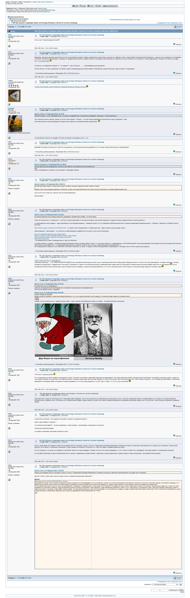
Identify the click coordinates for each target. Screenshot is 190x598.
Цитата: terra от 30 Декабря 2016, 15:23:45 (49, 284)
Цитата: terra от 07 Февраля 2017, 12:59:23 (49, 470)
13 (25, 27)
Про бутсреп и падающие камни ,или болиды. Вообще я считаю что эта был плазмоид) (46, 23)
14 (27, 27)
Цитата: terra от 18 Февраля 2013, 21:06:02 (49, 214)
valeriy (10, 80)
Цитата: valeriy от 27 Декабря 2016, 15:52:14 (50, 184)
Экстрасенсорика (20, 21)
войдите (34, 2)
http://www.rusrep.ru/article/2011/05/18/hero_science (51, 481)
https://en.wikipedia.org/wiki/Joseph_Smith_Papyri (50, 234)
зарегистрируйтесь (47, 2)
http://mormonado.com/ (42, 239)
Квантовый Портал (17, 17)
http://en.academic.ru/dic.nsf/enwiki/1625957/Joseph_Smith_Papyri (55, 235)
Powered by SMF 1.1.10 (81, 595)
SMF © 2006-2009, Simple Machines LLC (103, 595)
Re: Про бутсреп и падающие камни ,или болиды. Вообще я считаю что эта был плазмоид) (71, 35)
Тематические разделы (20, 19)
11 (20, 27)
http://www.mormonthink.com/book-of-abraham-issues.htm (53, 237)
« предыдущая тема (163, 23)
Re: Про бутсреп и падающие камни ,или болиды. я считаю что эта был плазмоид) (69, 393)
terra (9, 34)
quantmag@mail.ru (44, 11)
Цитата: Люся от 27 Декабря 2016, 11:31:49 (49, 114)
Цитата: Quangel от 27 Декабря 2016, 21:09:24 (50, 164)
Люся (10, 159)
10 (18, 27)
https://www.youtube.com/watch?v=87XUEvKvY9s (50, 228)
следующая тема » (176, 23)
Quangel (11, 108)
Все (30, 27)
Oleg (10, 178)
